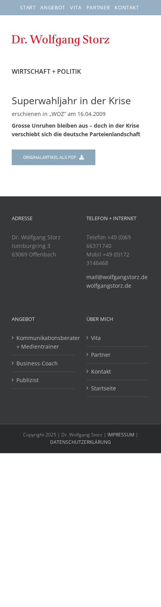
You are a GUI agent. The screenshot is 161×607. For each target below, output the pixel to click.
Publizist (27, 380)
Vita (96, 338)
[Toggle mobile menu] (144, 44)
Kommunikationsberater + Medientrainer (43, 342)
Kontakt (101, 371)
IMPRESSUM (121, 434)
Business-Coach (37, 363)
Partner (101, 354)
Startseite (103, 388)
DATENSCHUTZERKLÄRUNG (80, 442)
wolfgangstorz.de (108, 285)
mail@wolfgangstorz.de (117, 277)
